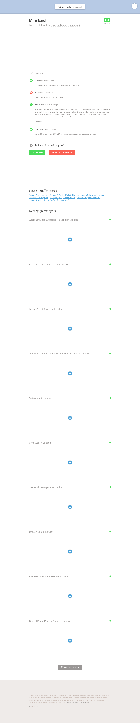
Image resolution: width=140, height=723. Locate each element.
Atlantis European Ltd (38, 195)
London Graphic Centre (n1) (89, 198)
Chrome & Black (56, 195)
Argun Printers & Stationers (93, 195)
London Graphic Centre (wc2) (42, 200)
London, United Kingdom (64, 25)
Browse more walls (71, 667)
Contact (35, 706)
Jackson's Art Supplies (38, 198)
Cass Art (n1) (56, 198)
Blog (30, 706)
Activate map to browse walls (70, 7)
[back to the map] (134, 6)
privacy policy (84, 702)
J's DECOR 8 (69, 198)
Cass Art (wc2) (63, 200)
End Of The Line (72, 195)
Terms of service (72, 702)
